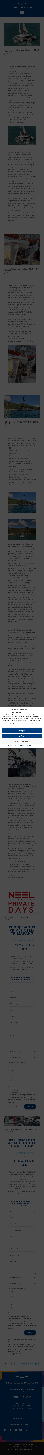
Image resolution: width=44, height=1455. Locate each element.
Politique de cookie (13, 745)
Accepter (22, 730)
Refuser (22, 736)
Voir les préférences (22, 742)
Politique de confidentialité (27, 745)
